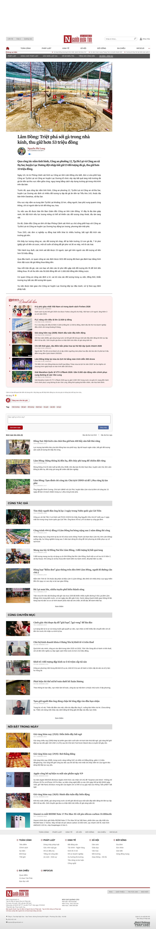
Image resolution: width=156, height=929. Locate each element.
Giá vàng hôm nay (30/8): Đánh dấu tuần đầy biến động (60, 333)
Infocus (140, 48)
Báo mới (144, 892)
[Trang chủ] (78, 39)
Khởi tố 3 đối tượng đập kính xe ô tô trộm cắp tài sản (60, 661)
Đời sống (101, 48)
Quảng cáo (28, 39)
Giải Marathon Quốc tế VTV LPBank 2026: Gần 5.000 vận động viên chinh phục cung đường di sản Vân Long (71, 373)
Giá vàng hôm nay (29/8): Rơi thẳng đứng (54, 753)
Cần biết (119, 851)
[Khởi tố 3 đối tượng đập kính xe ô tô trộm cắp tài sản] (18, 667)
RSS (110, 892)
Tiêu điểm (23, 845)
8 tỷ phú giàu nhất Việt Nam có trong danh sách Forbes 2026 (62, 307)
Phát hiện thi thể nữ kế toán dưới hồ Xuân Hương (58, 681)
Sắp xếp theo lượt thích (89, 435)
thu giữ (46, 407)
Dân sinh (95, 845)
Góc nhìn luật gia (50, 56)
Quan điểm (23, 875)
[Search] (135, 39)
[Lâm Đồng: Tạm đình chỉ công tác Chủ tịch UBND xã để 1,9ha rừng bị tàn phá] (18, 486)
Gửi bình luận (15, 427)
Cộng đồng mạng (122, 854)
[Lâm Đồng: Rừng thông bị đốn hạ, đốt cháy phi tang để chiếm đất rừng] (18, 466)
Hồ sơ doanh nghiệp (75, 854)
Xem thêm (59, 607)
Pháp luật (46, 48)
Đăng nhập (103, 427)
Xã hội (83, 48)
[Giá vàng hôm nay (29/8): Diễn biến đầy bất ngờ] (18, 740)
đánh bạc (39, 407)
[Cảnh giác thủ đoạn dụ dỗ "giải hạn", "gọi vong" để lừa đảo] (18, 628)
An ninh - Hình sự (106, 56)
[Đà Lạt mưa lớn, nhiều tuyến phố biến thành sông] (18, 595)
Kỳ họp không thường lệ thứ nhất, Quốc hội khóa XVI (56, 52)
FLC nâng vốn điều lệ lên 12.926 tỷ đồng (53, 320)
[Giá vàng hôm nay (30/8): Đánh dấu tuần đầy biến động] (23, 338)
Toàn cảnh (26, 48)
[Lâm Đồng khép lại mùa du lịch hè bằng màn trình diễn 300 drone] (23, 364)
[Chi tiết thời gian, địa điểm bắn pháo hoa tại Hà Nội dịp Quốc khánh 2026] (23, 351)
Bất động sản (73, 845)
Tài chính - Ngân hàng (76, 848)
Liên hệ (10, 39)
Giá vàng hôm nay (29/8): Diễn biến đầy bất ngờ (57, 734)
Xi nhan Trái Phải (25, 878)
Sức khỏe (119, 848)
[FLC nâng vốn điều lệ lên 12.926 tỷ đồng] (23, 324)
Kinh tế (65, 48)
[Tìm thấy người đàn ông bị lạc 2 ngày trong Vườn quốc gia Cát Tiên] (18, 516)
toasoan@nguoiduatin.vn (15, 922)
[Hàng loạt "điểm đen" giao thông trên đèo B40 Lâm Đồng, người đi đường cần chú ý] (18, 575)
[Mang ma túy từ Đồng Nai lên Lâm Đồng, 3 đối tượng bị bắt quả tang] (18, 556)
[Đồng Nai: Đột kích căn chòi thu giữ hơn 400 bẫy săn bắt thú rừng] (18, 447)
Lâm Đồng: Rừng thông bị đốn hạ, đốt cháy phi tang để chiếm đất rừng (69, 460)
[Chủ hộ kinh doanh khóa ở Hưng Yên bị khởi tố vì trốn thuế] (18, 648)
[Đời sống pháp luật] (126, 924)
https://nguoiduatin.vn (12, 899)
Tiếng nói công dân (87, 56)
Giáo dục (95, 848)
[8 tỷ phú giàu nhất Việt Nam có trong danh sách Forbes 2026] (23, 311)
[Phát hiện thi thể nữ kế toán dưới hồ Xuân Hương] (18, 687)
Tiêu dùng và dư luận (76, 860)
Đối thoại (22, 854)
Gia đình (119, 845)
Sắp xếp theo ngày (106, 435)
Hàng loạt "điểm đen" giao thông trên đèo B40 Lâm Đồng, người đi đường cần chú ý (72, 571)
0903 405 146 (12, 919)
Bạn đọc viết (24, 881)
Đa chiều (121, 48)
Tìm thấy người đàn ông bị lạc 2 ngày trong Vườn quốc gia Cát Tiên (67, 510)
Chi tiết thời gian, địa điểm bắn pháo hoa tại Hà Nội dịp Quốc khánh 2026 (68, 346)
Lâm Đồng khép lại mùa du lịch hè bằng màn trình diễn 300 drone (65, 359)
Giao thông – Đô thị (99, 857)
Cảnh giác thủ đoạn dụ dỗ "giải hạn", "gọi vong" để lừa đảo (62, 622)
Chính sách (23, 848)
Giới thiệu (120, 892)
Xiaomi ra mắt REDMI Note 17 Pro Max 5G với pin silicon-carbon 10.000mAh (72, 814)
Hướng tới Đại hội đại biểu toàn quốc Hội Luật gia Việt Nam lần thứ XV (134, 52)
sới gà (59, 407)
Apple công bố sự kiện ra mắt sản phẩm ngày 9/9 (58, 773)
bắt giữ (23, 407)
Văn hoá (95, 851)
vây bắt (52, 407)
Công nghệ (72, 863)
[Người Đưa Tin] (48, 893)
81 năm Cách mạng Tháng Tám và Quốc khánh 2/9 (92, 52)
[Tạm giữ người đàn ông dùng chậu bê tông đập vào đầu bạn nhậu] (18, 707)
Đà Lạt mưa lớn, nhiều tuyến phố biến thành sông (58, 589)
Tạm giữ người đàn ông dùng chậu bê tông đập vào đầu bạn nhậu (66, 701)
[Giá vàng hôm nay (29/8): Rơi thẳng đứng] (18, 759)
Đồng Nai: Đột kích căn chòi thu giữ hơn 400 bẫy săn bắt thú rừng (66, 441)
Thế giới (22, 857)
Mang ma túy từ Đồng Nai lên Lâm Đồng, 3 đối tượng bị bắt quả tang (68, 550)
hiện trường (15, 407)
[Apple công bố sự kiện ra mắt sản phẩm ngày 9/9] (18, 779)
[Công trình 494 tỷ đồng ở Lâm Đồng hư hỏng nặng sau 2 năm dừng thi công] (18, 536)
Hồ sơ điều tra (68, 56)
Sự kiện (22, 851)
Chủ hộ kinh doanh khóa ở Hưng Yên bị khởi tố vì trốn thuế (63, 642)
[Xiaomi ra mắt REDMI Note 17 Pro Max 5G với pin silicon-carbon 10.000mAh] (18, 820)
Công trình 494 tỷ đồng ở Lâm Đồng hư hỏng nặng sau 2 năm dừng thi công (71, 530)
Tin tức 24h (133, 892)
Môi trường (96, 854)
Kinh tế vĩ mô (73, 851)
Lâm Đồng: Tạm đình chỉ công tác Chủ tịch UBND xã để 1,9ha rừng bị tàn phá (70, 481)
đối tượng (31, 407)
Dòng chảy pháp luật (29, 56)
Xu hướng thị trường (75, 857)
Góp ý (18, 39)
